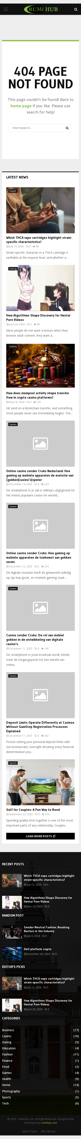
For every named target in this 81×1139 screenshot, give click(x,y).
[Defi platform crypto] (12, 953)
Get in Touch (29, 1131)
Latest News (17, 177)
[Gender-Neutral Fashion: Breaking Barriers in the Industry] (12, 932)
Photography (11, 1091)
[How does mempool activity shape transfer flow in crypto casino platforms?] (40, 366)
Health (12, 191)
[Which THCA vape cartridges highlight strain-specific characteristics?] (40, 210)
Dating (13, 268)
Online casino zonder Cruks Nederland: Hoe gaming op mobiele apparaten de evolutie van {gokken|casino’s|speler (40, 475)
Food (5, 1067)
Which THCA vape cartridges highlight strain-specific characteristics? (39, 239)
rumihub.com (49, 1123)
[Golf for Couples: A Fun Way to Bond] (40, 782)
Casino (13, 346)
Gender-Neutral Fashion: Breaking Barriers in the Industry (46, 929)
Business (8, 1030)
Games (13, 424)
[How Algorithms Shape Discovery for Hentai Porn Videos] (40, 288)
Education (9, 1048)
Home (6, 1085)
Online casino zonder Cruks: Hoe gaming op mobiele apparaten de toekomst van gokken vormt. (38, 557)
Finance (7, 1061)
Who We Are (48, 1131)
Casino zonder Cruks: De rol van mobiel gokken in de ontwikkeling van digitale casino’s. (35, 639)
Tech (5, 1103)
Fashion (7, 1054)
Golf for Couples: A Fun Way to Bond (33, 809)
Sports (13, 763)
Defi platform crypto (37, 949)
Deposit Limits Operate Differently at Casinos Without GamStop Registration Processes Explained (40, 726)
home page (21, 105)
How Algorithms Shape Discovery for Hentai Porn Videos (48, 899)
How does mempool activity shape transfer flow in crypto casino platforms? (37, 395)
